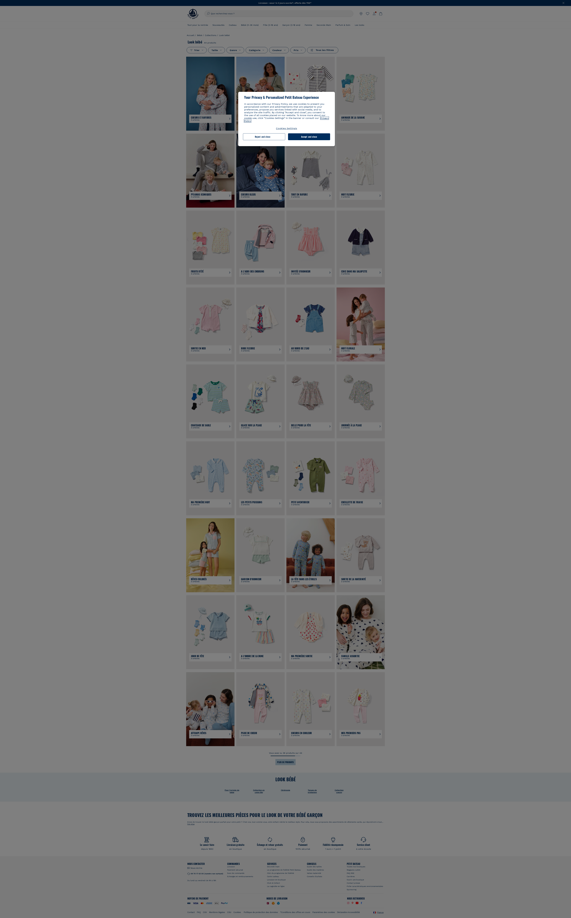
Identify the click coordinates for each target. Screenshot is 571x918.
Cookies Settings (286, 128)
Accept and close (309, 136)
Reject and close (262, 136)
